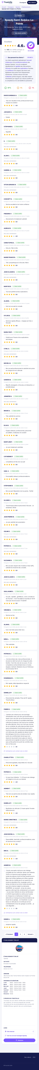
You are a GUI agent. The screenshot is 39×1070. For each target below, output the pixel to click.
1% (21, 88)
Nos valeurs (32, 2)
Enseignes (23, 2)
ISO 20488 (31, 50)
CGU (34, 1057)
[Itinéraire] (34, 28)
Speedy (18, 7)
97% (9, 88)
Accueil (4, 7)
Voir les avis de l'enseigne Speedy (17, 1035)
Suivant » (30, 934)
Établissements (26, 7)
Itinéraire (20, 1040)
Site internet (10, 1031)
